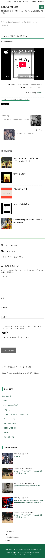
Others (5, 401)
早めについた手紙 (20, 189)
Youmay (40, 92)
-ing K (7, 410)
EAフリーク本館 (11, 2)
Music (8, 432)
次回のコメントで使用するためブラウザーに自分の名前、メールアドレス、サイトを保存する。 (23, 327)
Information (9, 419)
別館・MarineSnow (24, 2)
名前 (2, 298)
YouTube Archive (15, 22)
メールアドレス (6, 307)
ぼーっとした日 (19, 174)
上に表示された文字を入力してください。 (15, 337)
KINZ (24, 87)
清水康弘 (9, 437)
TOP (4, 22)
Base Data (6, 396)
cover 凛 (17, 456)
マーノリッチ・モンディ (34, 87)
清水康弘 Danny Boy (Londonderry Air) (27, 486)
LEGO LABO (10, 428)
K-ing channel (10, 423)
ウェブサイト (5, 317)
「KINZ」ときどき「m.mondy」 (20, 85)
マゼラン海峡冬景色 (21, 204)
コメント (4, 276)
